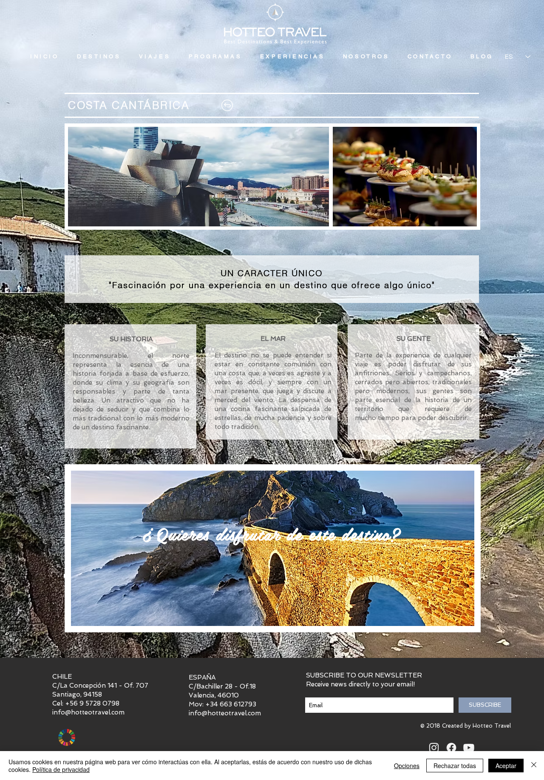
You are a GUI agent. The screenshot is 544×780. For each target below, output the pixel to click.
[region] (272, 548)
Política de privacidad (61, 769)
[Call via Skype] (495, 748)
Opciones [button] (406, 765)
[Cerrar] (534, 765)
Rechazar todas (455, 765)
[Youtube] (468, 747)
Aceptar (506, 765)
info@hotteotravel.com (88, 712)
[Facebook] (451, 747)
